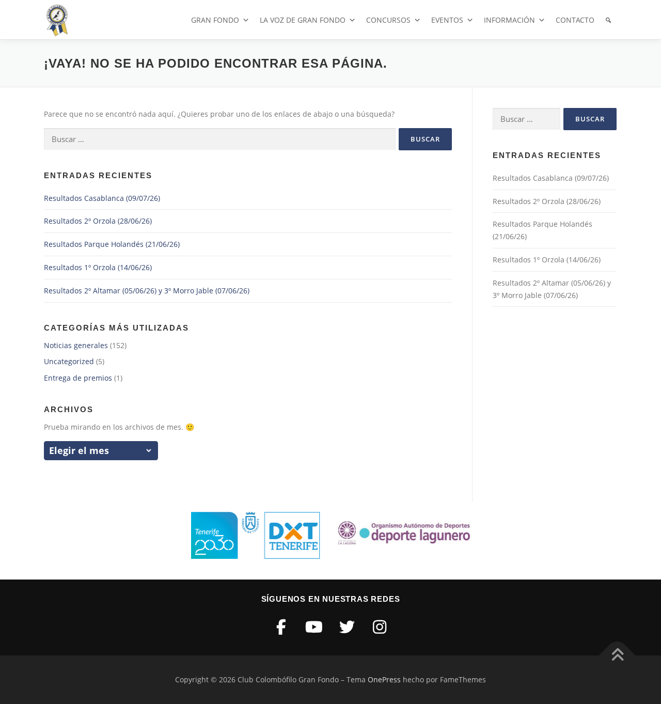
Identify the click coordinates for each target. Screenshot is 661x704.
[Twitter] (347, 626)
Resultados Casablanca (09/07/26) (102, 198)
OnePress (384, 679)
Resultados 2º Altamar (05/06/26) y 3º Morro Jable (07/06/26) (146, 290)
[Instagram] (380, 626)
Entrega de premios (78, 378)
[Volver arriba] (617, 655)
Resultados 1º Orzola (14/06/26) (98, 267)
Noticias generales (76, 345)
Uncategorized (69, 361)
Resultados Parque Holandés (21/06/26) (112, 244)
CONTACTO (575, 20)
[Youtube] (314, 626)
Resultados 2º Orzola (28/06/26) (98, 221)
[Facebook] (281, 626)
